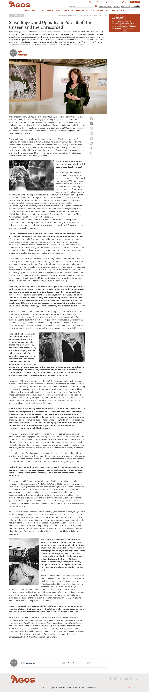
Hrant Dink (136, 6)
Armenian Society (105, 6)
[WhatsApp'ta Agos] (131, 679)
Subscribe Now (112, 2)
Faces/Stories (68, 10)
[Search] (96, 6)
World (58, 10)
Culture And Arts (112, 10)
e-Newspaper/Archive (78, 2)
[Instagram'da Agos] (116, 679)
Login (125, 2)
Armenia (50, 10)
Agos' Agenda (30, 10)
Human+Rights (81, 10)
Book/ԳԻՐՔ (125, 6)
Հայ (137, 2)
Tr (132, 2)
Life (122, 10)
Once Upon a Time (96, 10)
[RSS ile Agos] (137, 679)
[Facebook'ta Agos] (110, 679)
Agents (91, 2)
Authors (116, 6)
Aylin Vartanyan (28, 663)
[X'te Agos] (121, 679)
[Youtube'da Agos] (126, 679)
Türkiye (40, 10)
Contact (100, 2)
